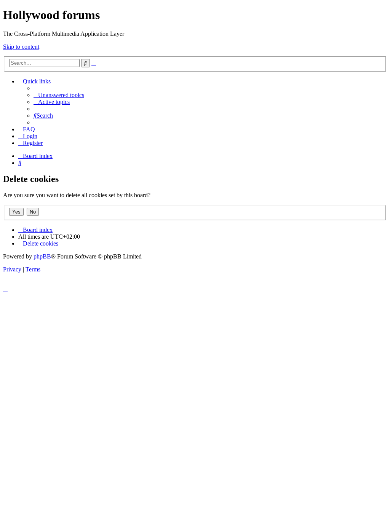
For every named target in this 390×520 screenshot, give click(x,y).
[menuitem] (59, 95)
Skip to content (21, 46)
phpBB (42, 256)
